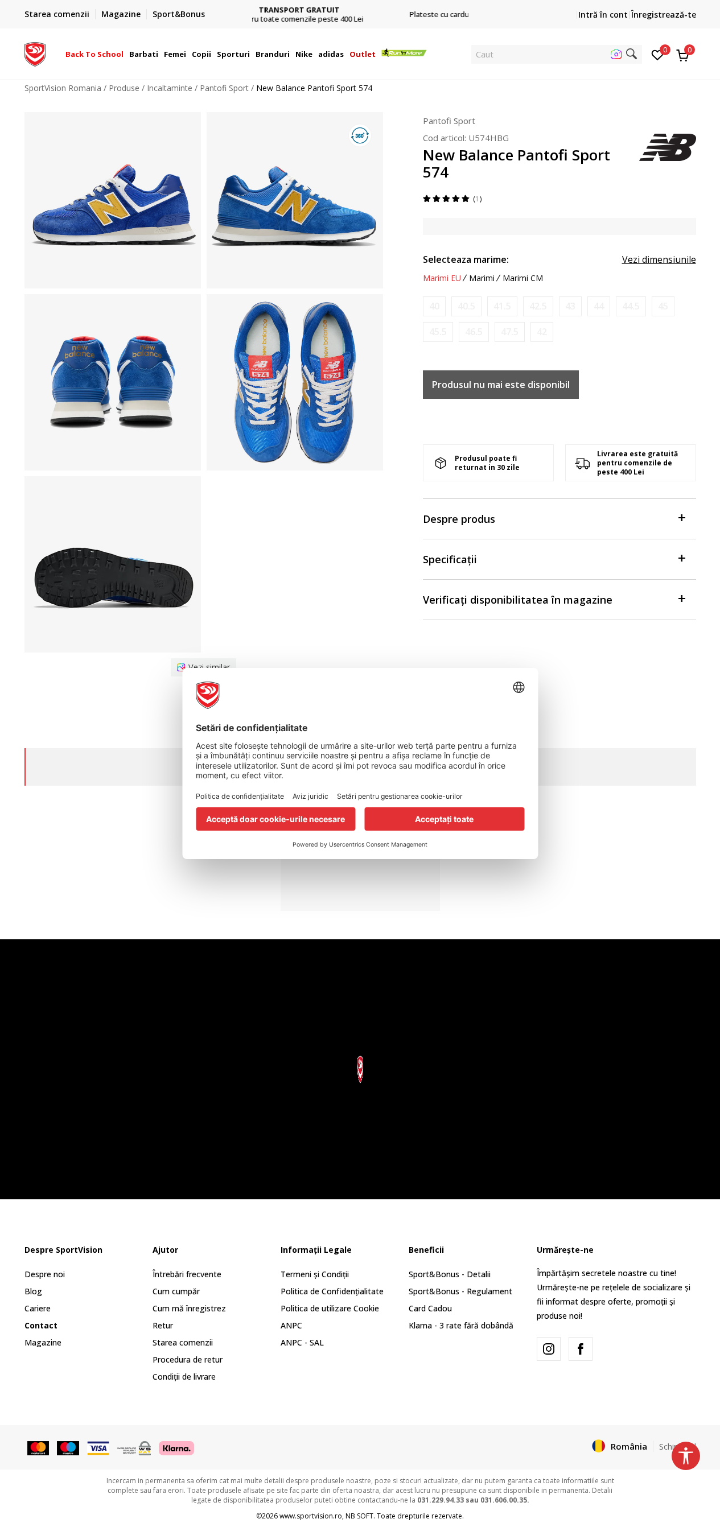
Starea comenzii (183, 1342)
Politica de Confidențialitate (332, 1291)
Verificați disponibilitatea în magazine (517, 599)
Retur (163, 1325)
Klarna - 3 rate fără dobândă (461, 1325)
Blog (33, 1291)
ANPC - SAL (302, 1342)
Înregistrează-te (663, 14)
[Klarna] (176, 1447)
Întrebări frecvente (187, 1274)
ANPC (291, 1325)
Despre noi (44, 1274)
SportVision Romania (62, 87)
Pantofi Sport (224, 87)
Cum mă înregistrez (189, 1308)
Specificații (450, 559)
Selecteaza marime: (466, 259)
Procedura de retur (188, 1359)
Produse (124, 87)
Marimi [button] (482, 278)
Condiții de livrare (184, 1376)
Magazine (42, 1342)
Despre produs (459, 519)
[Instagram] (548, 1349)
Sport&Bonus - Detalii (450, 1274)
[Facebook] (580, 1349)
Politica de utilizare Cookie (330, 1308)
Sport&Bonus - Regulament (460, 1291)
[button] (125, 54)
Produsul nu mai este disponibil (501, 384)
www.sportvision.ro (310, 1516)
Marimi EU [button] (442, 278)
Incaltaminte (169, 87)
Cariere (37, 1308)
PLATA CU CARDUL (360, 5)
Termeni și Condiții (315, 1274)
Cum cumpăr (176, 1291)
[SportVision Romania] (35, 53)
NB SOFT (359, 1516)
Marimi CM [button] (523, 278)
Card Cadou (430, 1308)
